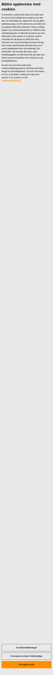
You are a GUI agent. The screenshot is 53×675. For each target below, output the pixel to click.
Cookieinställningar (26, 647)
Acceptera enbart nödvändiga (26, 656)
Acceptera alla (26, 664)
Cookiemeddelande (11, 80)
